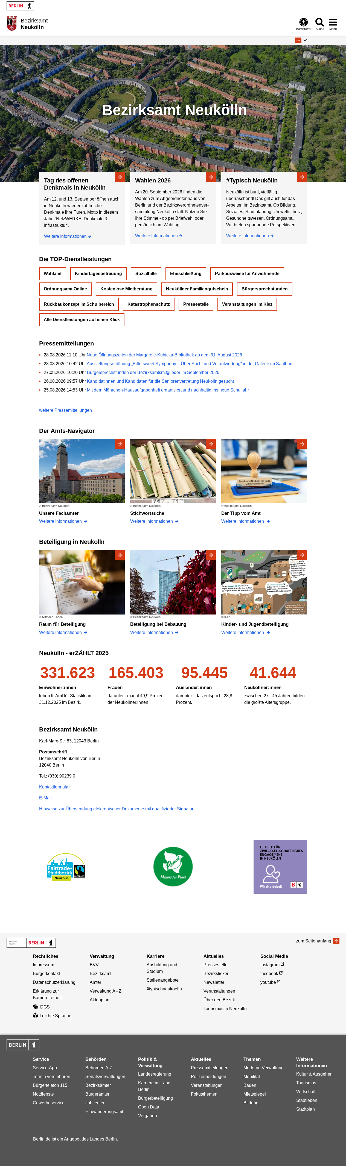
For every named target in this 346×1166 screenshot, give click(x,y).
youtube (268, 982)
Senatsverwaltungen (105, 1076)
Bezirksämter (98, 1085)
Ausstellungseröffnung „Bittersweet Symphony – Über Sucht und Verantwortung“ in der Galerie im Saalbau (189, 363)
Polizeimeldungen (208, 1076)
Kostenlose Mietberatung (126, 289)
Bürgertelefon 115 (50, 1085)
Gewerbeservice (49, 1103)
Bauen (249, 1085)
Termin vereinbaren (51, 1076)
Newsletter (213, 982)
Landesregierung (154, 1074)
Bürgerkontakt (46, 973)
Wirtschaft (305, 1091)
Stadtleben (306, 1100)
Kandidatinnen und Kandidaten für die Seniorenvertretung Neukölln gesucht (160, 381)
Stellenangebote (163, 980)
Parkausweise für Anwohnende (247, 273)
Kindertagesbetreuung (98, 273)
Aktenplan (99, 1000)
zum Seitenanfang (313, 941)
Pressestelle (196, 304)
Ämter (95, 982)
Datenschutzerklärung (54, 982)
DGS (45, 1007)
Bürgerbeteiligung (155, 1098)
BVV (94, 964)
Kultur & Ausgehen (314, 1074)
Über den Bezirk (219, 1000)
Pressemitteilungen (209, 1067)
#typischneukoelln (164, 989)
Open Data (148, 1107)
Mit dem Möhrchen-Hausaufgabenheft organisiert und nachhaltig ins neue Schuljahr (168, 390)
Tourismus (306, 1083)
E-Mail (45, 798)
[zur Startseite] (31, 943)
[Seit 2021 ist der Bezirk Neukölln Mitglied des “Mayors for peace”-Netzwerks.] (173, 867)
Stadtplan (305, 1109)
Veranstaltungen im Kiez (247, 304)
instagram (270, 964)
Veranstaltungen (219, 991)
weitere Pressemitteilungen (65, 410)
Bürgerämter (97, 1094)
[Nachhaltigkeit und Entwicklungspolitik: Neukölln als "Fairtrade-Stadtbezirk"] (66, 867)
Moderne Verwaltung (263, 1067)
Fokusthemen (204, 1094)
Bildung (250, 1103)
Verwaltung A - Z (105, 991)
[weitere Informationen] (12, 23)
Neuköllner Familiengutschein (197, 289)
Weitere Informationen (65, 236)
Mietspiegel (254, 1094)
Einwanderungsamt (104, 1111)
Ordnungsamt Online (65, 289)
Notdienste (43, 1094)
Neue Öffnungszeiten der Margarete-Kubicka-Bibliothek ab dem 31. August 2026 (164, 355)
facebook (269, 973)
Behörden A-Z (98, 1067)
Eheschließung (186, 273)
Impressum (43, 964)
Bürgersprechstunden (265, 289)
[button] (301, 40)
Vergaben (147, 1115)
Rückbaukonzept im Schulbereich (79, 304)
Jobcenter (94, 1103)
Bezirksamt (100, 973)
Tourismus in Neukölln (225, 1008)
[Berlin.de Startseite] (20, 5)
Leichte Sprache (55, 1015)
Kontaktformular (54, 787)
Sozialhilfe (146, 273)
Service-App (45, 1067)
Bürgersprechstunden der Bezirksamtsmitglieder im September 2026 (153, 372)
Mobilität (251, 1076)
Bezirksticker (215, 973)
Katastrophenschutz (148, 304)
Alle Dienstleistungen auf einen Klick (82, 319)
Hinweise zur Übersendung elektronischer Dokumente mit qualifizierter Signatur (116, 809)
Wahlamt (53, 273)
